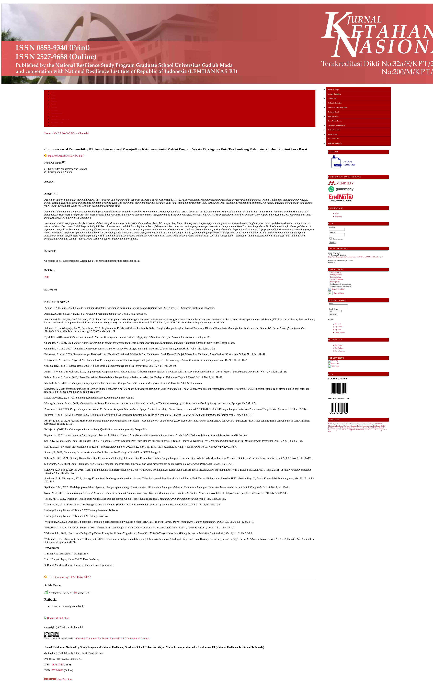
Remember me (338, 239)
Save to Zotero (338, 293)
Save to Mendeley (338, 289)
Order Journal (332, 134)
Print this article (335, 272)
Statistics (54, 116)
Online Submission (334, 103)
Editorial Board (333, 112)
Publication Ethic (334, 130)
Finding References (336, 279)
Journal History (57, 122)
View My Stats (64, 679)
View (336, 214)
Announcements (57, 113)
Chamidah (83, 133)
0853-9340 (57, 664)
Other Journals (340, 332)
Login (53, 98)
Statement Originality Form (337, 107)
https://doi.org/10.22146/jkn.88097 (66, 155)
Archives (54, 110)
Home (53, 92)
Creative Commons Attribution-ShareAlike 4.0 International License (112, 638)
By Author (338, 327)
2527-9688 (57, 670)
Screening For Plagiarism (337, 125)
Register (54, 101)
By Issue (338, 324)
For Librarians (340, 351)
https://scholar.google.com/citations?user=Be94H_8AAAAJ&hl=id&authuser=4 (355, 257)
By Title (338, 330)
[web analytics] (50, 679)
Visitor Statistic (333, 139)
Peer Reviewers (333, 116)
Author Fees (332, 98)
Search (53, 104)
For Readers (339, 345)
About (53, 95)
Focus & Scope (333, 89)
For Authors (339, 348)
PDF (46, 277)
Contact (54, 125)
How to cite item (335, 277)
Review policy (334, 282)
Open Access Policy (335, 143)
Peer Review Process (335, 121)
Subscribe (338, 217)
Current (54, 107)
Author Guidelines (334, 94)
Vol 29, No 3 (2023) (64, 133)
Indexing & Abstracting (60, 119)
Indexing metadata (336, 275)
